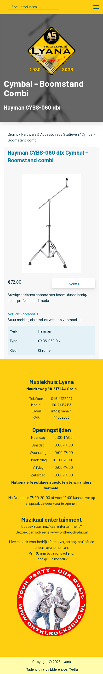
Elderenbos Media (64, 669)
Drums (13, 134)
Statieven (71, 134)
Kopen (73, 283)
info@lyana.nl (61, 411)
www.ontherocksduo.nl (69, 532)
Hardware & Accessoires (40, 134)
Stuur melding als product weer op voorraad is (44, 319)
